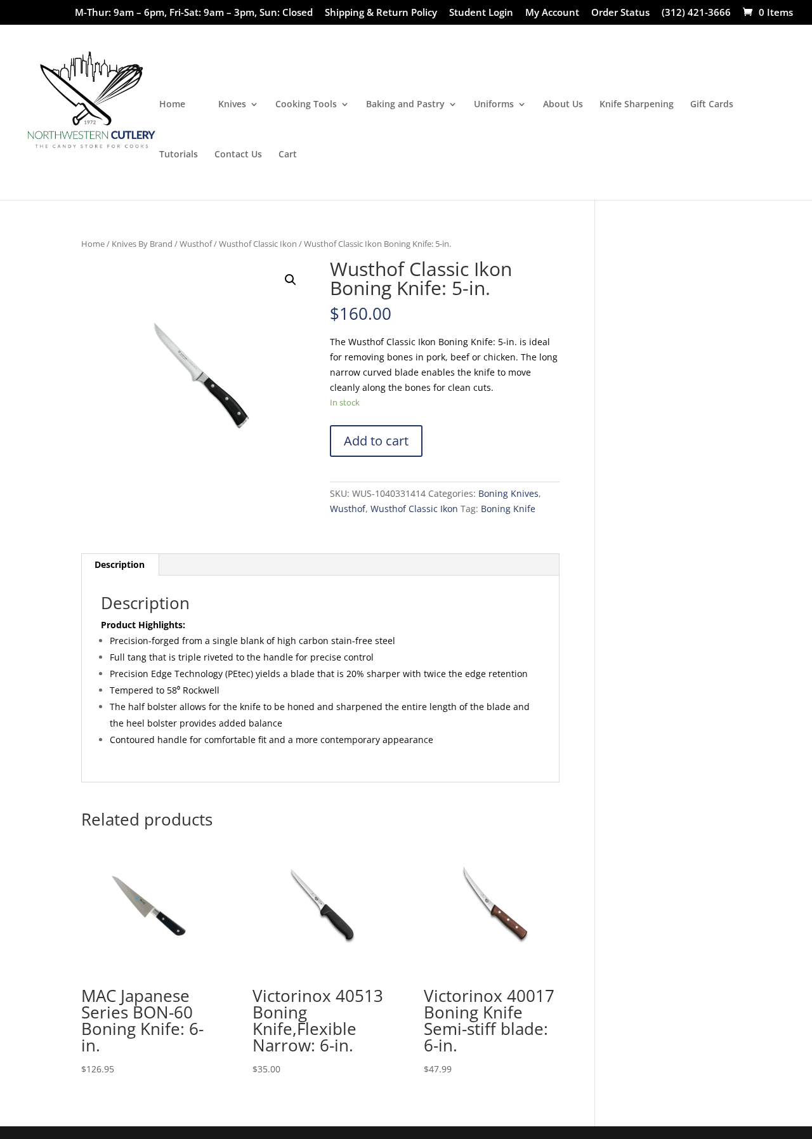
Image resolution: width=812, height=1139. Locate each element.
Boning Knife (508, 509)
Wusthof (196, 243)
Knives (232, 105)
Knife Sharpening (636, 105)
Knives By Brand (142, 243)
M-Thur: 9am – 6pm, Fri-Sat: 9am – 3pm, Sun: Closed (194, 13)
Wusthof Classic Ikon (258, 243)
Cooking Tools (306, 105)
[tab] (120, 565)
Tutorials (178, 155)
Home (172, 105)
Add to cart (376, 440)
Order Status (620, 13)
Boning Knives (508, 493)
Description (120, 564)
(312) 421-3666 (696, 13)
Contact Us (238, 155)
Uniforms (494, 105)
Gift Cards (711, 105)
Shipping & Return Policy (381, 13)
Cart (287, 155)
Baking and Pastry (405, 105)
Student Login (481, 13)
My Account (552, 13)
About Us (563, 105)
